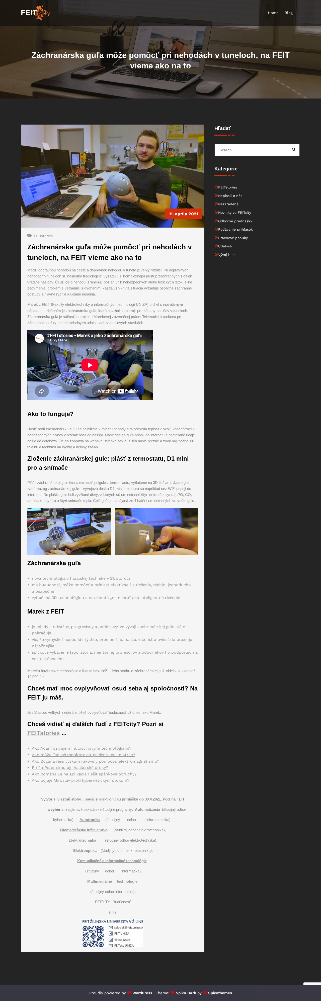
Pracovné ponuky (233, 238)
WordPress (142, 993)
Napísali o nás (230, 196)
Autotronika (89, 820)
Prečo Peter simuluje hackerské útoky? (70, 767)
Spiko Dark (186, 993)
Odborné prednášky (235, 221)
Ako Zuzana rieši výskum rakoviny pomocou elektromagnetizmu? (95, 761)
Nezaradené (228, 204)
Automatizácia (147, 809)
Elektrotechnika (82, 840)
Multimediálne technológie (112, 881)
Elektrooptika (85, 850)
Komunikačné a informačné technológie (112, 861)
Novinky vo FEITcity (234, 213)
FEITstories (43, 236)
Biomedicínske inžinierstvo (84, 830)
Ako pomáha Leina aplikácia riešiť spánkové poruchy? (84, 774)
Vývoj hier (226, 255)
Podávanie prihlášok (235, 229)
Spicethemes (220, 993)
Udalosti (225, 246)
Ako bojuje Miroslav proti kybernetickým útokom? (80, 780)
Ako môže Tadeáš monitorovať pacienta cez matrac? (83, 754)
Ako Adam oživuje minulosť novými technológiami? (81, 748)
